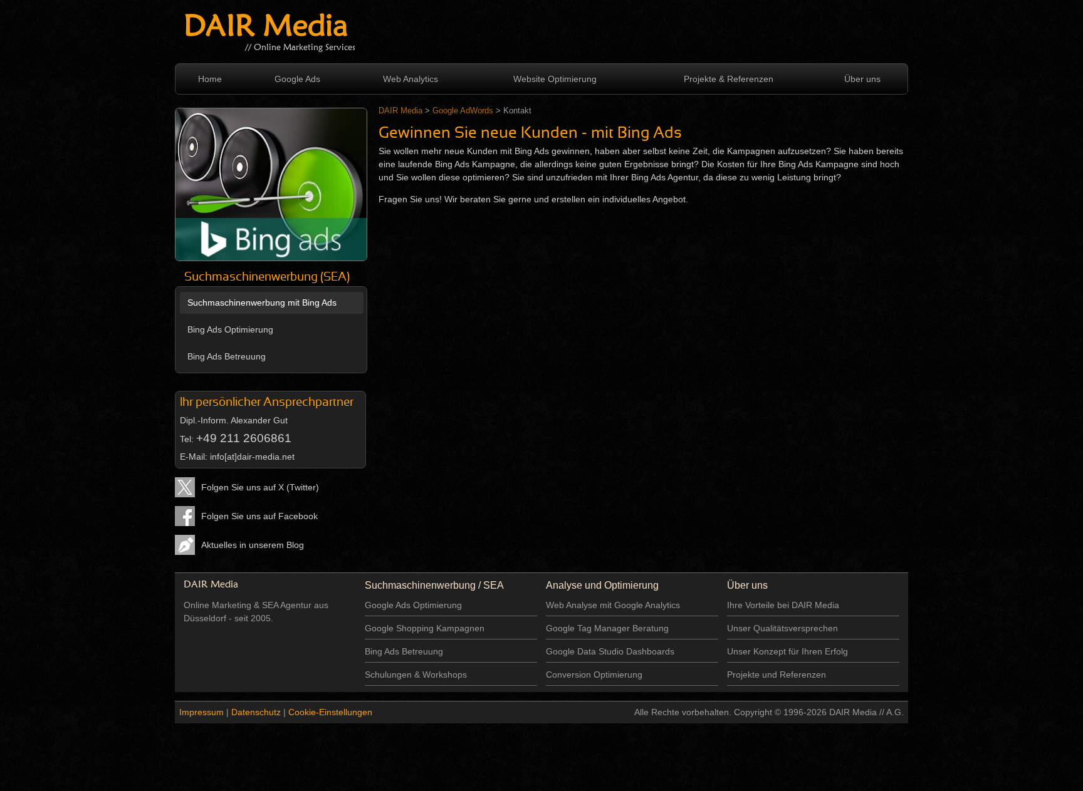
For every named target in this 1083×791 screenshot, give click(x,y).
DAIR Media (266, 28)
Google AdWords (462, 110)
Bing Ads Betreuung (226, 356)
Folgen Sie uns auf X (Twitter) (260, 487)
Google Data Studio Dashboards (610, 651)
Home (210, 79)
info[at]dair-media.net (252, 457)
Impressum (201, 712)
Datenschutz (256, 712)
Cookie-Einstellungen (330, 712)
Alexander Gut (259, 420)
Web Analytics (410, 79)
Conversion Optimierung (594, 675)
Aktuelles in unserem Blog (252, 545)
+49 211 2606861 (243, 438)
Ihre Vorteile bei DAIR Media (783, 605)
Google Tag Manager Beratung (607, 628)
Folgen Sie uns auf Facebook (259, 516)
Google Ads (297, 79)
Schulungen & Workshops (416, 675)
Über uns (862, 79)
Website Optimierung (555, 79)
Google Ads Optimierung (413, 605)
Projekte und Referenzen (776, 675)
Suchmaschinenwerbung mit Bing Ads (262, 302)
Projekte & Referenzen (728, 79)
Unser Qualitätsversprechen (782, 628)
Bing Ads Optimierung (230, 329)
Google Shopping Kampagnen (424, 628)
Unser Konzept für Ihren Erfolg (787, 651)
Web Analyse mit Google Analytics (613, 605)
